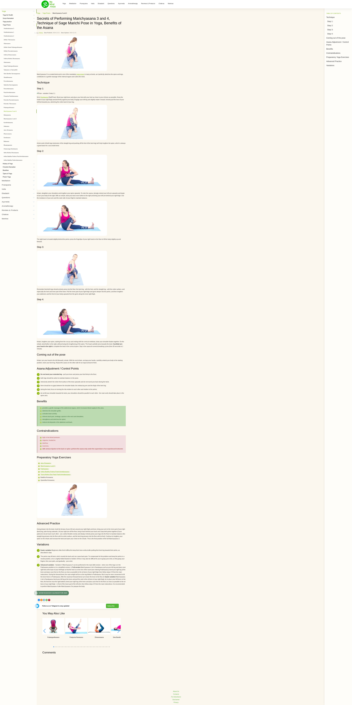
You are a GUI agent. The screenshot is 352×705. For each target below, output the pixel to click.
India (92, 3)
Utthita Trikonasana (9, 39)
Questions (111, 3)
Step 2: (330, 26)
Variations (330, 65)
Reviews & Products (148, 3)
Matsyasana (7, 115)
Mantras (170, 3)
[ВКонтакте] (39, 600)
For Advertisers (176, 697)
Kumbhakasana (8, 122)
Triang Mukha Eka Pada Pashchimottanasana (55, 474)
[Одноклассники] (41, 600)
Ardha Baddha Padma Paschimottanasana (16, 156)
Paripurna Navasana (76, 637)
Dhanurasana (99, 637)
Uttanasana (7, 43)
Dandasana (44, 97)
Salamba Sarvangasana (11, 85)
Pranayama (84, 3)
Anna (41, 33)
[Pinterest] (49, 600)
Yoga (64, 3)
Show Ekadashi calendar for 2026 (53, 593)
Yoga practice (7, 21)
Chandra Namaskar (9, 167)
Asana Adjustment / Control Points (337, 43)
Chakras (161, 3)
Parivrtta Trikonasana (10, 103)
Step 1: (330, 21)
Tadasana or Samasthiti (10, 70)
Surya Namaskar (8, 18)
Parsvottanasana (8, 88)
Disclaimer (176, 699)
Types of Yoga (7, 173)
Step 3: (330, 30)
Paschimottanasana (9, 92)
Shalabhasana (8, 77)
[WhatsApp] (46, 600)
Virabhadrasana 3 (9, 28)
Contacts (176, 694)
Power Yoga (7, 177)
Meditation (72, 3)
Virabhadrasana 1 (9, 32)
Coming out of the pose (335, 38)
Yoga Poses (7, 25)
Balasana (6, 141)
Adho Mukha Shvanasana (11, 152)
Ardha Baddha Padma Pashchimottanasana (55, 471)
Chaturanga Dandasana (11, 149)
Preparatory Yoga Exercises (337, 57)
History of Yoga (8, 163)
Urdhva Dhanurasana (10, 55)
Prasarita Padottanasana (11, 96)
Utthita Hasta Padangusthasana (13, 47)
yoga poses (80, 74)
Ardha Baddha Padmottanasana (13, 160)
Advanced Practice (334, 61)
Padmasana (44, 469)
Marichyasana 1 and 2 (48, 466)
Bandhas (6, 170)
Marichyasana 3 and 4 (10, 111)
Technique (330, 17)
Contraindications (333, 53)
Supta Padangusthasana (11, 66)
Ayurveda (121, 3)
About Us (176, 691)
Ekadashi (101, 3)
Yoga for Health (8, 15)
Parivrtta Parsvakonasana (11, 100)
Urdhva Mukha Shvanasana (12, 58)
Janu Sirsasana (46, 463)
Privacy (176, 702)
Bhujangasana (8, 145)
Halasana (6, 126)
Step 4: (330, 34)
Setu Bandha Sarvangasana (12, 73)
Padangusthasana (53, 637)
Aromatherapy (133, 3)
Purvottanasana (8, 81)
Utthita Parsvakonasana (11, 51)
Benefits (329, 49)
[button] (118, 631)
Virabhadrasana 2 (9, 36)
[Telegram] (44, 600)
